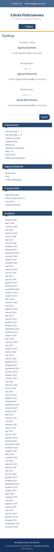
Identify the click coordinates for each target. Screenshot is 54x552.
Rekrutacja (9, 144)
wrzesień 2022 (11, 371)
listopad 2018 (11, 520)
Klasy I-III (9, 151)
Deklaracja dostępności (15, 158)
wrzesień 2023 (11, 332)
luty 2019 (9, 510)
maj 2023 (9, 345)
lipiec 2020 (9, 454)
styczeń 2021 (11, 434)
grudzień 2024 (11, 282)
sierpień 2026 (11, 220)
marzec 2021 (10, 428)
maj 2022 (9, 381)
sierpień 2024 (11, 296)
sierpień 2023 (11, 335)
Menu (29, 26)
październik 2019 (12, 484)
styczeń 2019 (11, 513)
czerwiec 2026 (11, 226)
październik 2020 (12, 444)
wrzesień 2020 (11, 447)
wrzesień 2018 (11, 526)
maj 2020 (9, 460)
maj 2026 (9, 230)
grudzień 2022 (11, 362)
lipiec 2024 (9, 299)
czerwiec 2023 (11, 342)
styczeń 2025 (11, 279)
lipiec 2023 (9, 338)
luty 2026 (9, 239)
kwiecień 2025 (11, 269)
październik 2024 (12, 289)
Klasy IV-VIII (10, 154)
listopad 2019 (11, 480)
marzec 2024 (10, 312)
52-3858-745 (16, 4)
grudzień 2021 (11, 398)
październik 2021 (12, 404)
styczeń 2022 (11, 395)
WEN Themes (27, 548)
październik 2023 (12, 329)
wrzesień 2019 (11, 487)
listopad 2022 (11, 365)
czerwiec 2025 (11, 263)
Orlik (7, 176)
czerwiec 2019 (11, 497)
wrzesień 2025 (11, 256)
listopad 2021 (11, 401)
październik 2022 (12, 368)
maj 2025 (9, 266)
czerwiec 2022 (11, 378)
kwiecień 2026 (11, 233)
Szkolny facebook (12, 204)
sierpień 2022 (11, 375)
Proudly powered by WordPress (18, 546)
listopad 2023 (11, 325)
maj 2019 (9, 500)
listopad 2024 (11, 286)
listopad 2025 (11, 249)
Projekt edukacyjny (13, 179)
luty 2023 (9, 355)
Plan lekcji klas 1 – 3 (13, 131)
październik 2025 (12, 253)
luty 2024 (9, 315)
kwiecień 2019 (11, 503)
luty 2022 (9, 391)
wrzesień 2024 (11, 292)
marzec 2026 (10, 236)
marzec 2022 (10, 388)
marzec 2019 (10, 507)
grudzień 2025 (11, 246)
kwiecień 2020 (11, 464)
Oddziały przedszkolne (14, 148)
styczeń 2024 (11, 319)
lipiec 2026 (9, 223)
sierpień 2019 (11, 490)
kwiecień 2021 (11, 424)
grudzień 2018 (11, 517)
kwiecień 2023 (11, 348)
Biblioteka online (12, 195)
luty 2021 (9, 431)
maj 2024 (9, 305)
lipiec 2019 (9, 493)
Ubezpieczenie (11, 141)
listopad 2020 (11, 441)
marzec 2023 (10, 352)
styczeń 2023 (11, 358)
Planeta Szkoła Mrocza (15, 198)
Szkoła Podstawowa (27, 15)
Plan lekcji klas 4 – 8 (13, 135)
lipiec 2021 (9, 414)
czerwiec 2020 (11, 457)
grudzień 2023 (11, 322)
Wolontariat (10, 173)
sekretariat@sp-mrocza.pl (35, 4)
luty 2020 (9, 470)
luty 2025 (9, 276)
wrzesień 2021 (11, 408)
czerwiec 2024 (11, 302)
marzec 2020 (10, 467)
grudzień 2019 (11, 477)
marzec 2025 (10, 272)
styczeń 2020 (11, 474)
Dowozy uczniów (12, 138)
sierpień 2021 (11, 411)
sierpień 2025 (11, 259)
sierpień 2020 (11, 451)
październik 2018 (12, 523)
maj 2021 (9, 421)
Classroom (9, 201)
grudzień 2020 (11, 437)
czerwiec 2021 (11, 418)
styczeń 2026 (11, 243)
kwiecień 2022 (11, 385)
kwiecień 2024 (11, 309)
